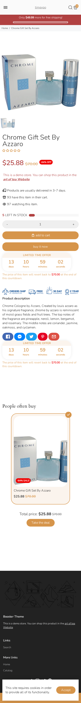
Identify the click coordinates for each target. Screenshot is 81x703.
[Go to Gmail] (53, 337)
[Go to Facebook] (7, 337)
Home (5, 28)
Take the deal (40, 523)
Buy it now (40, 247)
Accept (66, 690)
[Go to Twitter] (31, 337)
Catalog (7, 670)
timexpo (40, 7)
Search (7, 647)
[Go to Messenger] (19, 337)
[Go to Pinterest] (43, 337)
